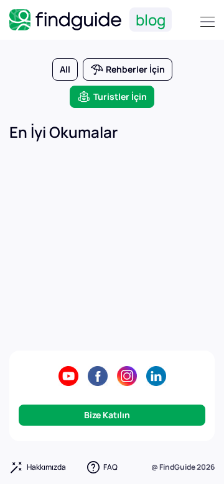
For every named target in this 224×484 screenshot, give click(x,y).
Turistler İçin (120, 96)
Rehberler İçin (135, 69)
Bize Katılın (207, 22)
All (65, 69)
